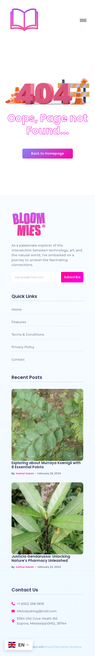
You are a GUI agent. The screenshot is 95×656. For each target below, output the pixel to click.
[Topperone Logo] (24, 19)
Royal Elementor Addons (63, 647)
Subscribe (72, 277)
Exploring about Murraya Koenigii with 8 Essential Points (46, 465)
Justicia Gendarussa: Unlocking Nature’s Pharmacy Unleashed (41, 558)
